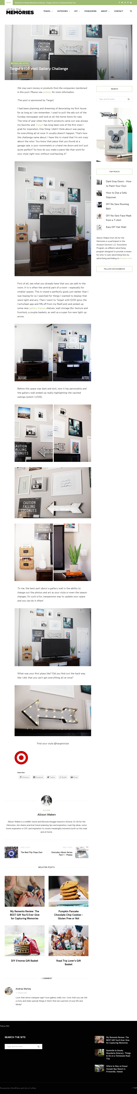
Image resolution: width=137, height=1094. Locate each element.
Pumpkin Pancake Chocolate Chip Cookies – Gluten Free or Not (68, 914)
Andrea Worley (23, 988)
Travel (47, 11)
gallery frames (37, 308)
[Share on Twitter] (8, 104)
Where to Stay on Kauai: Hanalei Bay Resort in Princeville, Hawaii (117, 1069)
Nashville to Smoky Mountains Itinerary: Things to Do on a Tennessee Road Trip (45, 3)
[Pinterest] (8, 111)
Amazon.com (126, 258)
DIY (76, 11)
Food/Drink (90, 11)
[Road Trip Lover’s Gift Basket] (68, 940)
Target (39, 125)
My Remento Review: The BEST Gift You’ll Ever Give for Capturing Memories (24, 914)
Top (135, 1088)
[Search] (131, 11)
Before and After (19, 63)
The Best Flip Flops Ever (32, 852)
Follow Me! (4, 1026)
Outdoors (62, 11)
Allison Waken (21, 73)
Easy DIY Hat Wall (116, 227)
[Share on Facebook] (8, 97)
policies (47, 92)
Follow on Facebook (114, 269)
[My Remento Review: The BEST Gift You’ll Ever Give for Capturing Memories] (25, 891)
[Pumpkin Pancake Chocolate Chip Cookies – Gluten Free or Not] (68, 891)
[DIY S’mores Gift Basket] (25, 940)
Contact (118, 11)
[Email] (8, 118)
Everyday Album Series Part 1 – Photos (62, 853)
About (104, 11)
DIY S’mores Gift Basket (24, 960)
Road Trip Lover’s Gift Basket (68, 962)
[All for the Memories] (20, 11)
